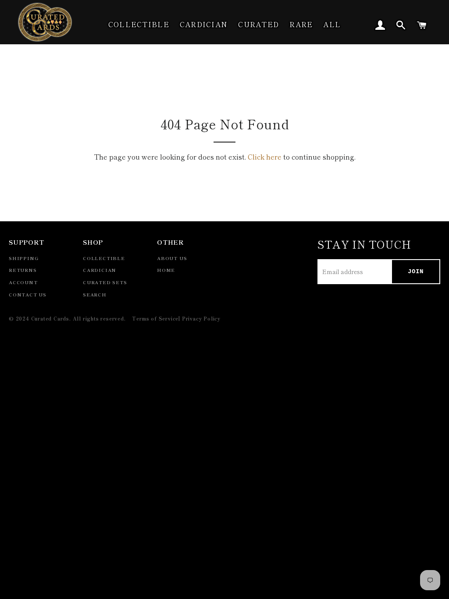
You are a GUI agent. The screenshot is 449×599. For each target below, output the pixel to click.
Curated (258, 24)
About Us (172, 258)
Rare (301, 24)
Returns (23, 270)
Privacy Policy (201, 318)
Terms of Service (155, 318)
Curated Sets (105, 282)
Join (416, 271)
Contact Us (27, 294)
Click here (265, 156)
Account (23, 282)
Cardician (204, 24)
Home (166, 270)
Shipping (23, 258)
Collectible (138, 24)
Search (95, 294)
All (332, 24)
